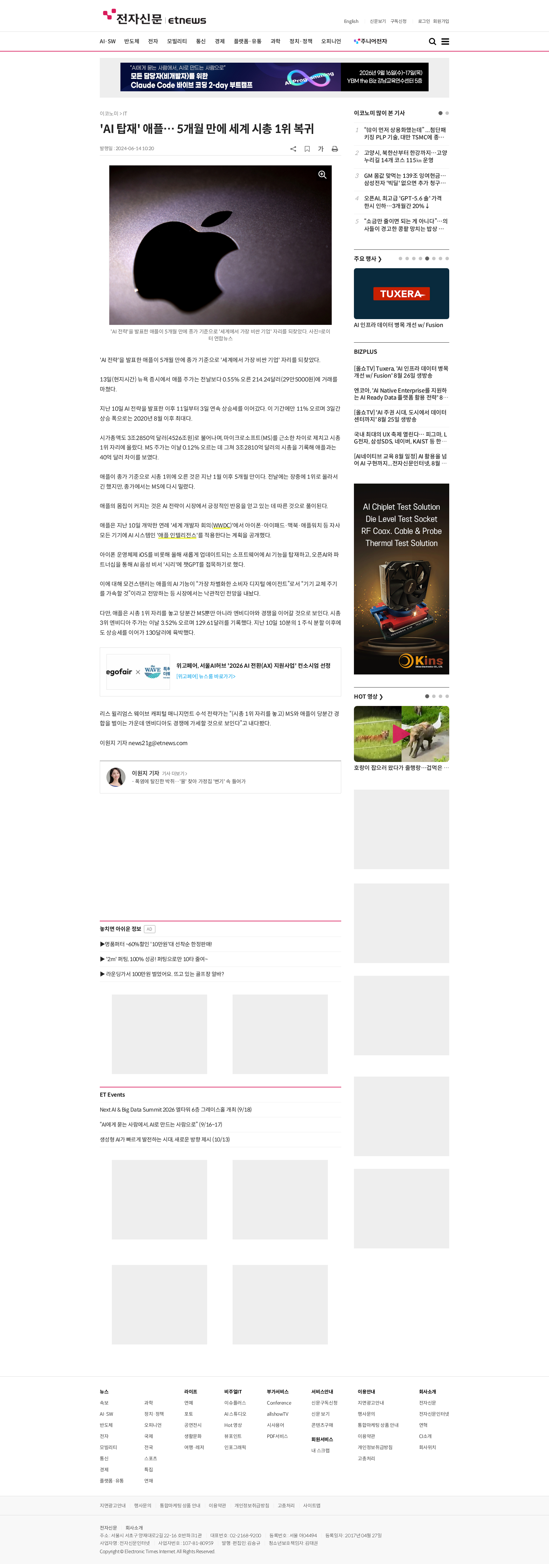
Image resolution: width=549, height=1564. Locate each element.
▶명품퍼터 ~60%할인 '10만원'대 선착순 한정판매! (156, 944)
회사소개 (134, 1528)
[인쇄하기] (335, 148)
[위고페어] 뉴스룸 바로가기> (205, 676)
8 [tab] (447, 258)
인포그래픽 (235, 1447)
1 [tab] (440, 113)
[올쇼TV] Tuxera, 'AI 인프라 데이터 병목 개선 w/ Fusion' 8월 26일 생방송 (401, 372)
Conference (279, 1403)
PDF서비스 (277, 1436)
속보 (104, 1403)
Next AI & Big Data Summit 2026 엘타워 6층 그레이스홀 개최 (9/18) (176, 1109)
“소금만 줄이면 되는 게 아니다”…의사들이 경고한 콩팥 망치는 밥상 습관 (406, 225)
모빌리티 (177, 41)
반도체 (131, 41)
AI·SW (107, 41)
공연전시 (193, 1425)
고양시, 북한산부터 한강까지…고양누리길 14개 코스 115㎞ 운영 (405, 157)
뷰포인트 (233, 1436)
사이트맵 (312, 1506)
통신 (201, 41)
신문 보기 (320, 1414)
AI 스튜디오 (235, 1414)
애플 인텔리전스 (177, 535)
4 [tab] (420, 258)
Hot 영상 (233, 1425)
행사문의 (366, 1414)
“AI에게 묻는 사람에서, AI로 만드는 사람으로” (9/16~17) (161, 1124)
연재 (148, 1481)
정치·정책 (300, 41)
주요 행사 (368, 258)
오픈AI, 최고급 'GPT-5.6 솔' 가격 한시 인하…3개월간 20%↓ (403, 202)
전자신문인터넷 (434, 1414)
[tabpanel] (401, 179)
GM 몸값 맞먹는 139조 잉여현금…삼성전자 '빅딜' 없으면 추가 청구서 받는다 (405, 179)
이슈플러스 (235, 1403)
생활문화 (193, 1436)
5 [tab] (427, 258)
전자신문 (428, 1403)
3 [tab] (414, 258)
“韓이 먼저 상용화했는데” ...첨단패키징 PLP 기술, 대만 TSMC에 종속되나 (405, 134)
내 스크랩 (320, 1451)
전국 (148, 1447)
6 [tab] (434, 258)
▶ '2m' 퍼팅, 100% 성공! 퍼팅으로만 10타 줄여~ (153, 959)
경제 (220, 41)
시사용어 (275, 1425)
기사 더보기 (173, 774)
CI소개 (425, 1436)
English (351, 21)
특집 (148, 1470)
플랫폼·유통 (248, 41)
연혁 (423, 1425)
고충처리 (366, 1459)
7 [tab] (440, 258)
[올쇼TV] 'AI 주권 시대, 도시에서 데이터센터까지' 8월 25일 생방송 (400, 416)
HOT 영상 (368, 696)
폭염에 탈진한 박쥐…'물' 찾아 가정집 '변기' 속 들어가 (190, 781)
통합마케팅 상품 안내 (378, 1425)
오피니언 (331, 41)
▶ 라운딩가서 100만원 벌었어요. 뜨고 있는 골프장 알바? (162, 974)
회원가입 (441, 21)
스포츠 (150, 1459)
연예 (188, 1403)
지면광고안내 (371, 1403)
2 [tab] (447, 113)
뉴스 (104, 1392)
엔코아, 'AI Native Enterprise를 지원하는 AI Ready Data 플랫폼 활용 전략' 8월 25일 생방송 (401, 397)
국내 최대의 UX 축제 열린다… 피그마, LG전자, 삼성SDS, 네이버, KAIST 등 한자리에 (400, 441)
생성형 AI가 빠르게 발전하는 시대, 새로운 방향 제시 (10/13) (165, 1139)
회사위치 (428, 1447)
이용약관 (366, 1436)
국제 (148, 1436)
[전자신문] (154, 16)
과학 (276, 41)
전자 (153, 41)
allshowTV (277, 1414)
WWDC (221, 525)
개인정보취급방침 (375, 1447)
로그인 (424, 21)
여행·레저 (194, 1447)
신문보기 (378, 21)
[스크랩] (307, 149)
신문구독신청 (324, 1403)
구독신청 (398, 21)
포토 (188, 1414)
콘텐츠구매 (322, 1425)
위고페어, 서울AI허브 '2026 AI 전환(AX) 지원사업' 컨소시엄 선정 (253, 665)
